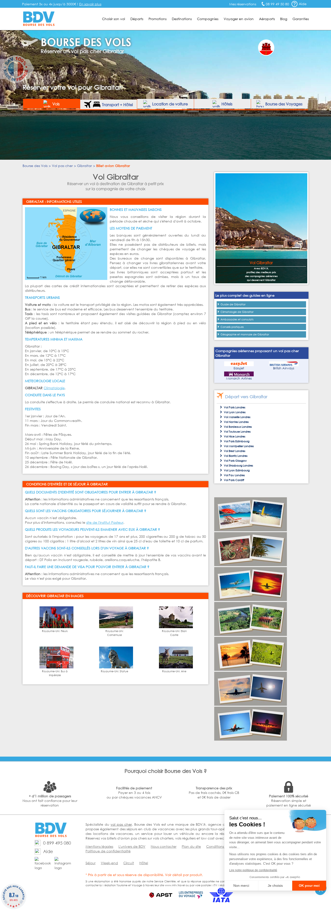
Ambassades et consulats (237, 319)
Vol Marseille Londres (237, 417)
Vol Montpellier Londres (239, 446)
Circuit (128, 863)
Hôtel (143, 863)
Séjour (90, 863)
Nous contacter (163, 846)
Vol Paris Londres (234, 407)
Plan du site (191, 846)
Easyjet (239, 368)
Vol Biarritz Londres (235, 456)
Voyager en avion (239, 18)
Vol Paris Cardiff (234, 480)
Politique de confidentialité (108, 851)
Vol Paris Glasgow (235, 461)
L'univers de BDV (131, 846)
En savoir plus (90, 4)
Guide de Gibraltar (233, 304)
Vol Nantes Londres (236, 422)
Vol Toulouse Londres (237, 432)
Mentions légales (99, 846)
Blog (283, 18)
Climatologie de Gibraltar (237, 312)
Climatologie (54, 388)
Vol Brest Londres (234, 451)
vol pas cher (121, 824)
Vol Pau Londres (234, 475)
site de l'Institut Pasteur (104, 522)
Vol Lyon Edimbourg (237, 470)
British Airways (283, 368)
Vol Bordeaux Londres (238, 427)
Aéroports (267, 18)
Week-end (109, 863)
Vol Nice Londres (234, 436)
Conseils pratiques (232, 327)
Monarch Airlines (239, 378)
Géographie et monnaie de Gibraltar (245, 334)
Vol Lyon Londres (234, 412)
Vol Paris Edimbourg (236, 441)
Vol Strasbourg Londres (238, 465)
